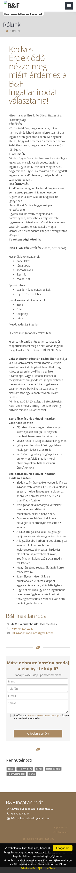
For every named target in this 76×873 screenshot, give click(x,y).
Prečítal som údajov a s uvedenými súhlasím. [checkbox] (41, 717)
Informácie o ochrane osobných (44, 715)
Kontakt (49, 838)
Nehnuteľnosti (35, 838)
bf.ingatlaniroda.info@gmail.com (32, 633)
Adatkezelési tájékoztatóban (37, 868)
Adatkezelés (60, 832)
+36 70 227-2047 (22, 628)
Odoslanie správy (38, 733)
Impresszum (61, 827)
